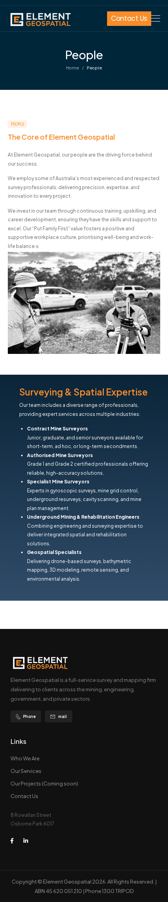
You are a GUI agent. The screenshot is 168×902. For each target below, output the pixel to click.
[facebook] (11, 841)
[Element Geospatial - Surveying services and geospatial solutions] (40, 19)
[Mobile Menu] (155, 18)
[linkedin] (26, 841)
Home (72, 67)
